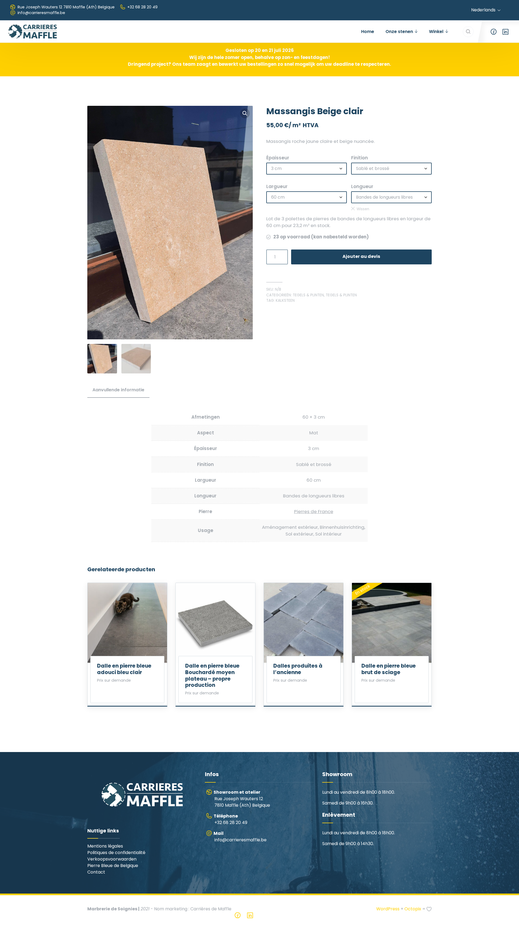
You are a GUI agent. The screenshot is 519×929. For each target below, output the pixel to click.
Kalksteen (285, 300)
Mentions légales (105, 846)
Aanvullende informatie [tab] (118, 390)
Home (367, 31)
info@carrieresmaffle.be (41, 12)
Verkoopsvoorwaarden (112, 859)
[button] (245, 113)
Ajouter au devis (361, 256)
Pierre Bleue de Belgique (112, 865)
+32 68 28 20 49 (142, 7)
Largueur (277, 186)
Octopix (412, 909)
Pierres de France (313, 511)
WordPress (388, 909)
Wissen (363, 209)
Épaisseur (277, 158)
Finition (359, 158)
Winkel (436, 31)
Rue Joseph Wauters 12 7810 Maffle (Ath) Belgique (66, 7)
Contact (96, 872)
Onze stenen (399, 31)
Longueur (362, 186)
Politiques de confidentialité (116, 852)
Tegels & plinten (308, 295)
